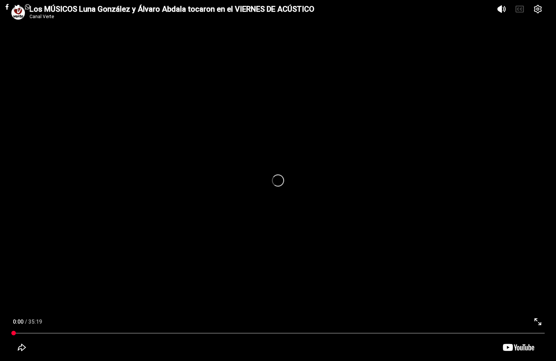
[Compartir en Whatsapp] (27, 7)
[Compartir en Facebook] (7, 7)
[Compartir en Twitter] (17, 7)
